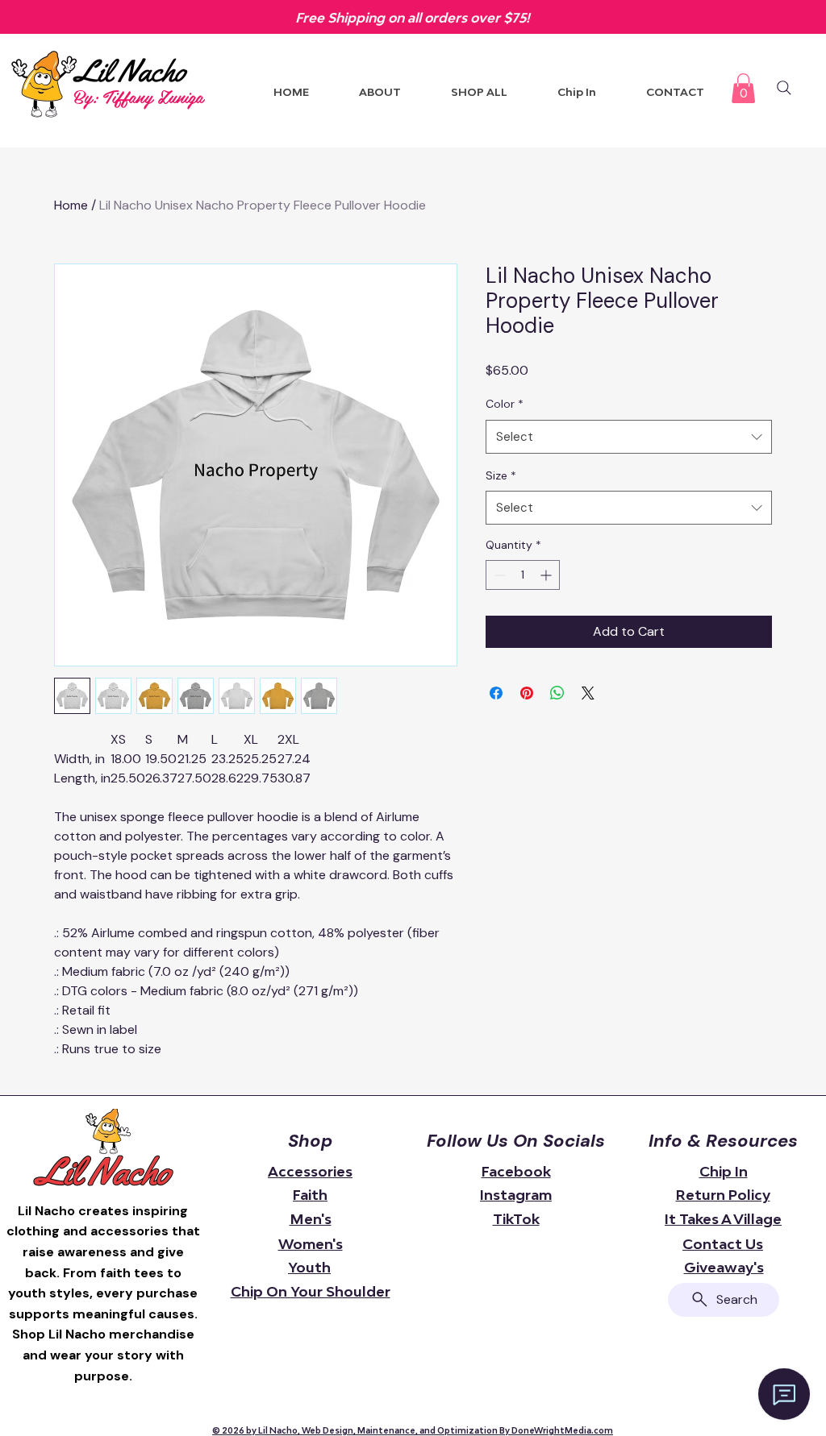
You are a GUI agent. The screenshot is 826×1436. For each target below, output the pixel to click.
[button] (743, 88)
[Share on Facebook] (496, 693)
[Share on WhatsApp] (557, 693)
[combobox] (629, 437)
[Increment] (547, 575)
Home (71, 205)
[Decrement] (498, 575)
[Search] (784, 88)
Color (505, 403)
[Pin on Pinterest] (526, 693)
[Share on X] (588, 693)
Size (501, 475)
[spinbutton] (522, 575)
